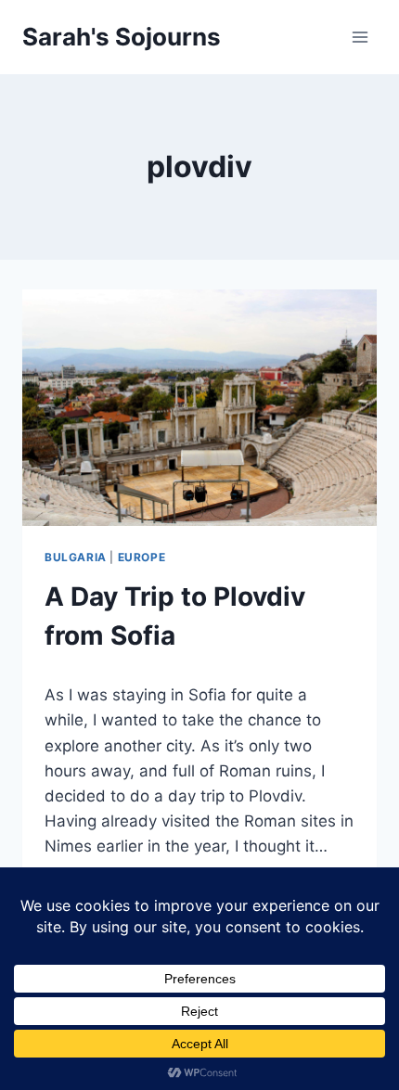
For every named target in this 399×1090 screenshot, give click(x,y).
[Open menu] (359, 36)
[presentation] (199, 407)
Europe (142, 557)
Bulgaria (76, 557)
